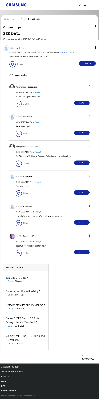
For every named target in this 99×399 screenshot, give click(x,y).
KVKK (3, 386)
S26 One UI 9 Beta (16, 277)
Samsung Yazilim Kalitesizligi (22, 291)
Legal (4, 381)
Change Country (9, 391)
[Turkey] (16, 4)
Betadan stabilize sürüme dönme (24, 305)
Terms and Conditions (12, 372)
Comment (87, 63)
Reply (81, 103)
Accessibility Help (10, 367)
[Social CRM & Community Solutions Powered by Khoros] (88, 358)
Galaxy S (72, 52)
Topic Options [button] (91, 26)
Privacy (5, 376)
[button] (91, 47)
